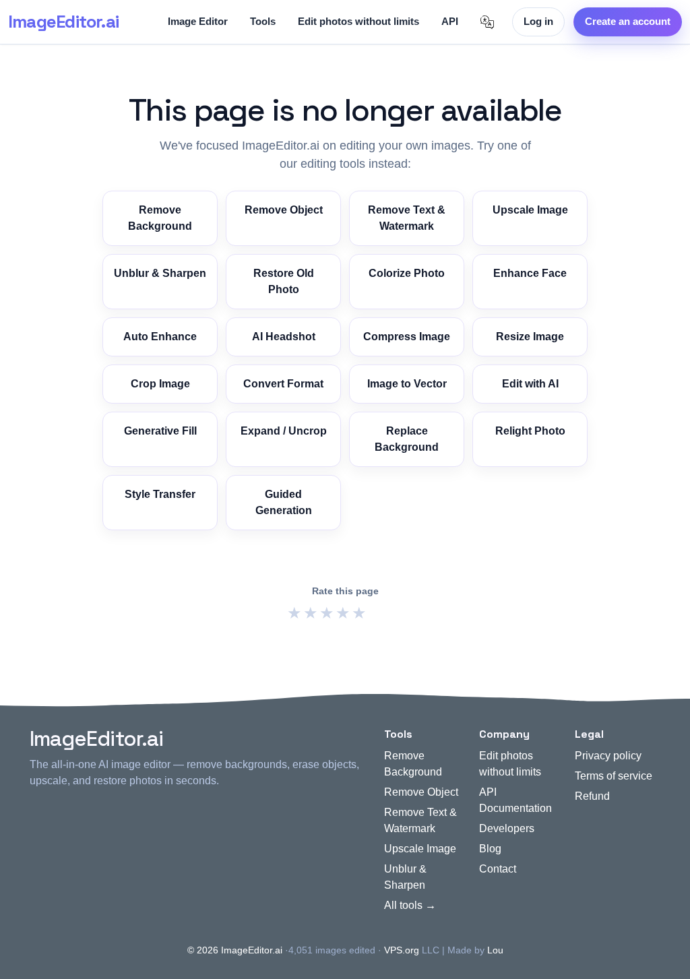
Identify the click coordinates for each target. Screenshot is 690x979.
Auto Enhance (160, 336)
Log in (538, 21)
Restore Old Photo (283, 281)
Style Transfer (160, 494)
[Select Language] (487, 22)
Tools (263, 21)
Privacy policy (608, 755)
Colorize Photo (407, 273)
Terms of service (613, 776)
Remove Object (284, 210)
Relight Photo (530, 431)
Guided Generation (283, 502)
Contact (497, 869)
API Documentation (515, 800)
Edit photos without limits (358, 21)
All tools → (410, 905)
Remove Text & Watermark (406, 218)
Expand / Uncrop (284, 431)
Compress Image (406, 336)
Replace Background (407, 439)
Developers (506, 828)
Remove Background (160, 218)
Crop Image (160, 383)
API (449, 21)
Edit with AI (530, 383)
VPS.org (401, 950)
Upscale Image (530, 210)
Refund (592, 796)
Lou (495, 950)
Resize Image (530, 336)
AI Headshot (283, 336)
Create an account (627, 21)
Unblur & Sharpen (160, 273)
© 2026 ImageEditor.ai (234, 950)
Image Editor (198, 21)
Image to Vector (407, 383)
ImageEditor (63, 21)
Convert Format (283, 383)
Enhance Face (530, 273)
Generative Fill (160, 431)
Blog (490, 848)
